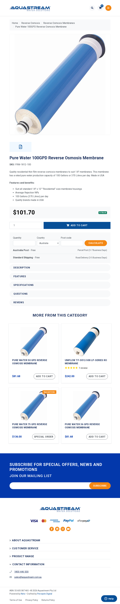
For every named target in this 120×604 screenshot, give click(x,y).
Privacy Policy (31, 600)
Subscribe (100, 485)
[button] (100, 8)
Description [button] (21, 267)
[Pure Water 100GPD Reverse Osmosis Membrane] (60, 84)
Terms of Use (16, 600)
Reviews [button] (18, 302)
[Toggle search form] (92, 8)
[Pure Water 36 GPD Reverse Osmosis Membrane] (86, 415)
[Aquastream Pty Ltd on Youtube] (68, 529)
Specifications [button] (23, 285)
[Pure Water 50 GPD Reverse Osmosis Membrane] (34, 353)
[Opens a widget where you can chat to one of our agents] (109, 599)
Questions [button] (20, 293)
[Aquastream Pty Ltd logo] (30, 8)
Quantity (17, 237)
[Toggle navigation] (108, 8)
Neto (23, 594)
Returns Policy (48, 600)
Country (41, 237)
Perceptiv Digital (44, 594)
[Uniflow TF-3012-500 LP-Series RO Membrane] (86, 353)
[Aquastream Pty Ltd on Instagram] (63, 529)
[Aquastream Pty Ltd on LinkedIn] (57, 529)
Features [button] (19, 276)
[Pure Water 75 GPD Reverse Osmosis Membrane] (34, 415)
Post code (66, 237)
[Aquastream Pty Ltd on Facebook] (51, 529)
